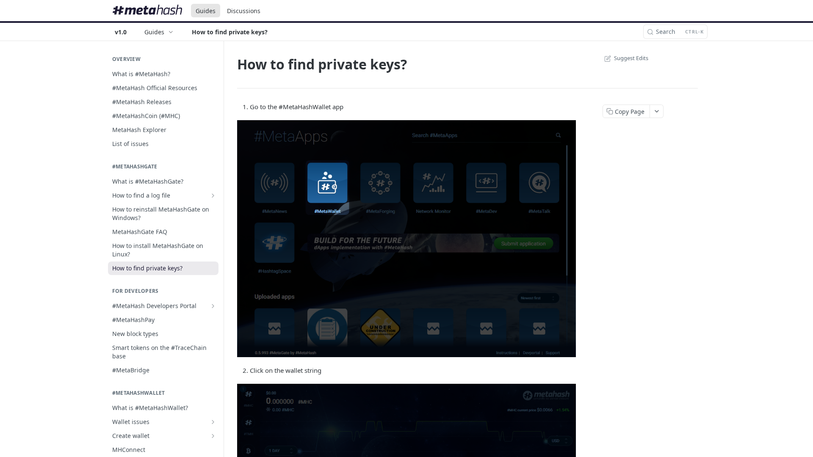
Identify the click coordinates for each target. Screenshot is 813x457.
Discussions (243, 11)
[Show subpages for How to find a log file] (213, 195)
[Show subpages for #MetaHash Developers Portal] (213, 306)
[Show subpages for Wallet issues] (213, 421)
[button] (406, 239)
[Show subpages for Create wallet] (213, 435)
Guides (206, 11)
